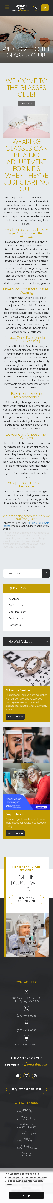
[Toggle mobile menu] (7, 7)
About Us (14, 598)
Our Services (16, 605)
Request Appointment (26, 1089)
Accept (26, 1195)
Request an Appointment (26, 899)
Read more (13, 716)
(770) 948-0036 (26, 1015)
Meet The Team (17, 612)
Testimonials (16, 618)
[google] (35, 1076)
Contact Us (15, 625)
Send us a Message (26, 1045)
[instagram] (26, 1076)
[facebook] (18, 1076)
